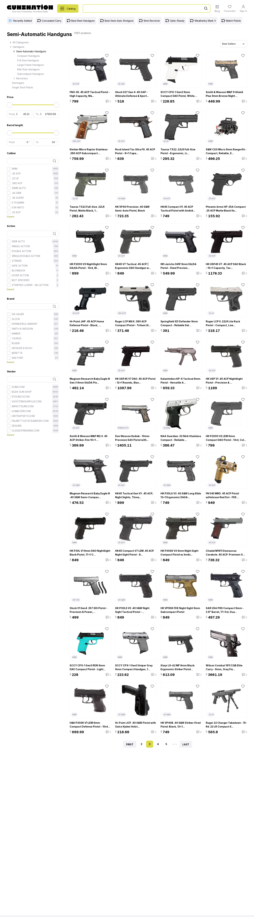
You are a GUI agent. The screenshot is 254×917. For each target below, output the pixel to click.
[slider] (8, 103)
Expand (10, 216)
